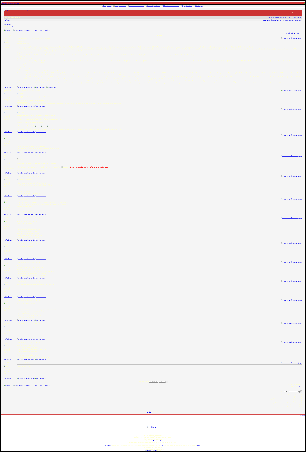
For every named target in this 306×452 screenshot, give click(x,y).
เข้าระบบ (7, 20)
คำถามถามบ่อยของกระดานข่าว (277, 17)
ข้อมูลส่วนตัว (266, 20)
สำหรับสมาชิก (140, 6)
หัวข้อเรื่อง (189, 6)
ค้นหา (289, 17)
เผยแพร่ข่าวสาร (174, 6)
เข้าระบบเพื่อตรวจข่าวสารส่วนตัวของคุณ (282, 20)
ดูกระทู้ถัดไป (297, 33)
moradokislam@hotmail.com (155, 440)
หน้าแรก (109, 6)
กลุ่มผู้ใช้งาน (298, 20)
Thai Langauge (199, 6)
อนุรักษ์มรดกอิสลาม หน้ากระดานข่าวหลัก (30, 30)
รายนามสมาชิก (297, 17)
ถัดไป (13, 26)
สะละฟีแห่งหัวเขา (9, 24)
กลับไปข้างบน (8, 87)
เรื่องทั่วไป (47, 30)
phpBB (149, 412)
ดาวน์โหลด (157, 6)
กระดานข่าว (122, 6)
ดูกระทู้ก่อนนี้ (289, 33)
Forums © (302, 415)
